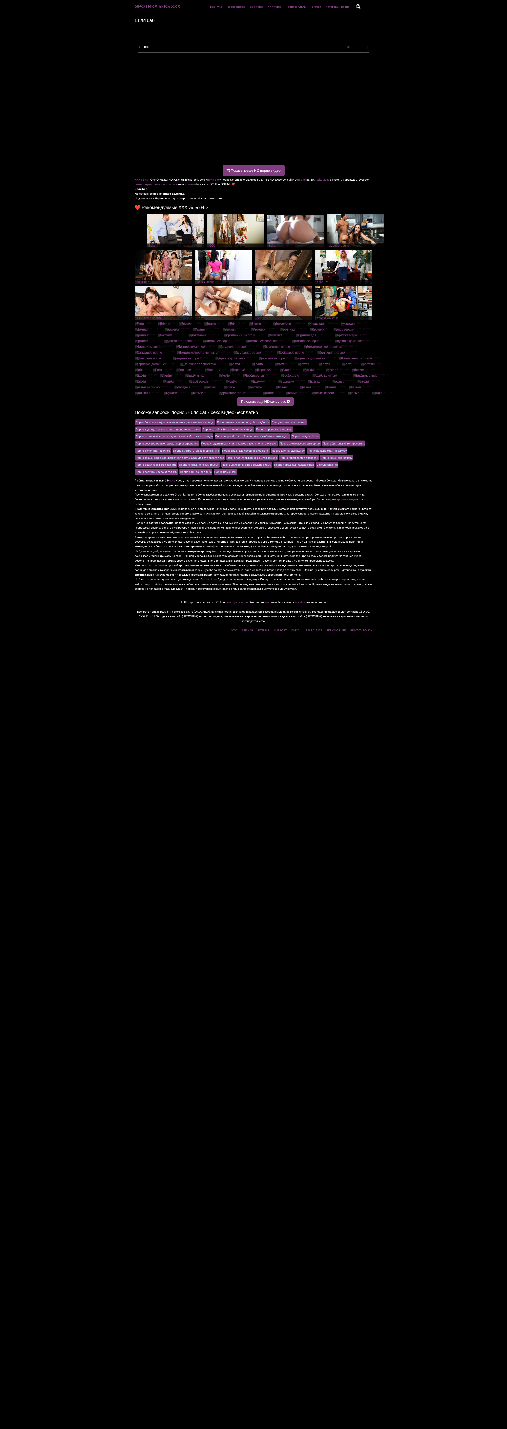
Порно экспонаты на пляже (153, 450)
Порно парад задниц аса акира (294, 464)
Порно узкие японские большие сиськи (247, 464)
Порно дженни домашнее (288, 450)
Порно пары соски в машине (274, 429)
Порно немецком (225, 471)
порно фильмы (154, 565)
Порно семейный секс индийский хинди (228, 429)
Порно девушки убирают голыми (156, 471)
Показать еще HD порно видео (255, 170)
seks (225, 485)
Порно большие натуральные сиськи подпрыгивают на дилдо (175, 422)
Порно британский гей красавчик (344, 443)
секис (183, 499)
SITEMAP (247, 630)
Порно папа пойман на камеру (327, 450)
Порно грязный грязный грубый (199, 464)
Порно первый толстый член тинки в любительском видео (252, 436)
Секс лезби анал (327, 464)
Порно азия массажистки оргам (300, 443)
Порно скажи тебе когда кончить (156, 464)
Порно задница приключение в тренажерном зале (168, 429)
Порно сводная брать (305, 436)
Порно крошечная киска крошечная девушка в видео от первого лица (180, 457)
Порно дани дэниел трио (196, 471)
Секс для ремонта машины (289, 422)
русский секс (210, 579)
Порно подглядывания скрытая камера (252, 457)
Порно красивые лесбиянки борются (245, 450)
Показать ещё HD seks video (264, 401)
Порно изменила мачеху (336, 457)
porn (151, 584)
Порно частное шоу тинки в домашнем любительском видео (174, 436)
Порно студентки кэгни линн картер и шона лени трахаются (239, 443)
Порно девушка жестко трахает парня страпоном (167, 443)
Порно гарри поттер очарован (299, 457)
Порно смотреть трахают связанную (196, 450)
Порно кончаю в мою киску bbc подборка (243, 422)
